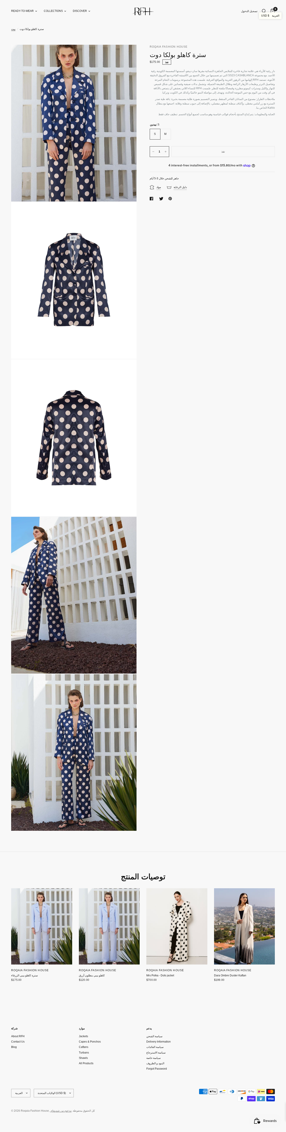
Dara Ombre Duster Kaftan (230, 975)
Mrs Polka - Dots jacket (160, 975)
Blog (14, 1047)
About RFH (18, 1036)
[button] (270, 15)
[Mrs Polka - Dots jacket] (176, 926)
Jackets (83, 1036)
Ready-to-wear (22, 11)
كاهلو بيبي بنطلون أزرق (92, 975)
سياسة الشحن (154, 1036)
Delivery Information (158, 1041)
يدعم (149, 1028)
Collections (53, 11)
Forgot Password (156, 1068)
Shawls (83, 1058)
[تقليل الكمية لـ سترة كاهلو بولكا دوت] (153, 151)
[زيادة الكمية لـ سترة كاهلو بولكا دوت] (165, 151)
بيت (13, 29)
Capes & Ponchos (90, 1041)
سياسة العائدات (155, 1047)
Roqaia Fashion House (30, 970)
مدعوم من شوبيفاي (61, 1110)
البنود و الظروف (155, 1063)
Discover (80, 11)
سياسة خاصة (153, 1058)
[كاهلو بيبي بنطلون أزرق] (109, 926)
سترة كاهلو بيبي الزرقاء (24, 975)
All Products (86, 1063)
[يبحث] (264, 11)
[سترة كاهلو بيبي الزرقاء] (41, 926)
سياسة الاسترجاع (156, 1052)
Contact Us (18, 1041)
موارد (82, 1028)
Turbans (84, 1052)
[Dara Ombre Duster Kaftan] (244, 926)
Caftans (83, 1047)
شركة (14, 1028)
